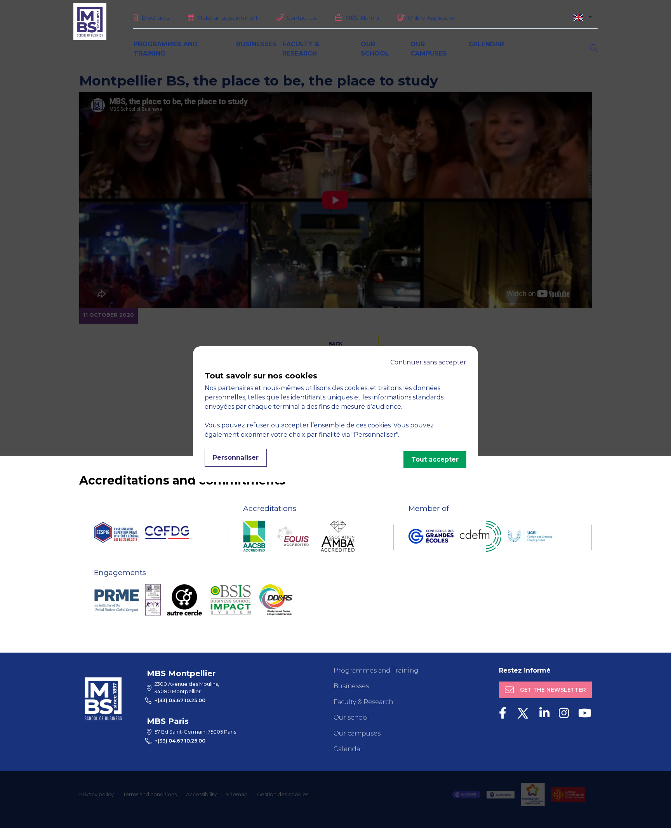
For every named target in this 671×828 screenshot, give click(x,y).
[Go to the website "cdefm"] (480, 536)
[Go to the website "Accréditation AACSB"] (254, 536)
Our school (351, 717)
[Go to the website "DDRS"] (275, 599)
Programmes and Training (376, 670)
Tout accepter (435, 459)
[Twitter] (523, 713)
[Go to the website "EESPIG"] (116, 532)
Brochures (155, 17)
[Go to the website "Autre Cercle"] (184, 599)
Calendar (486, 44)
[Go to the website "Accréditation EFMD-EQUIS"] (293, 536)
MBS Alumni (362, 17)
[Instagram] (564, 713)
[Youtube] (584, 713)
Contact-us (301, 17)
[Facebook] (502, 713)
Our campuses (357, 733)
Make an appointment (227, 17)
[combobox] (583, 17)
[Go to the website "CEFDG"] (167, 532)
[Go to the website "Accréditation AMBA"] (338, 536)
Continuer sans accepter (428, 362)
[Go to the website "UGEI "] (530, 536)
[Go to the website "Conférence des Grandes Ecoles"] (431, 536)
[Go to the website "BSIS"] (230, 599)
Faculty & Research (363, 702)
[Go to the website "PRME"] (116, 600)
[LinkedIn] (544, 713)
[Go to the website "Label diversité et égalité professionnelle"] (153, 599)
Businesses (256, 44)
